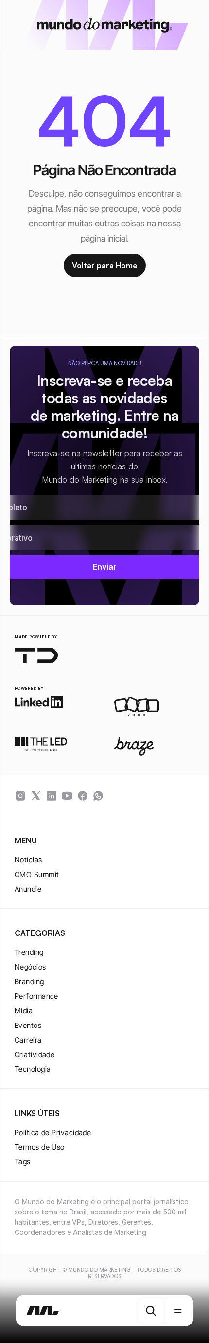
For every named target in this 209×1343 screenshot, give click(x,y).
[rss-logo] (82, 796)
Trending (29, 952)
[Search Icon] (150, 1311)
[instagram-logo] (20, 796)
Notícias (28, 859)
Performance (36, 996)
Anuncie (28, 889)
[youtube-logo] (67, 796)
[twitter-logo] (36, 796)
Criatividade (34, 1054)
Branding (29, 981)
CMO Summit (37, 874)
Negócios (30, 966)
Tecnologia (33, 1069)
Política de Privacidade (53, 1132)
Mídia (24, 1010)
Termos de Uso (40, 1147)
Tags (23, 1161)
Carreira (28, 1040)
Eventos (28, 1025)
